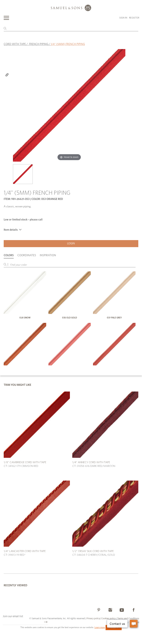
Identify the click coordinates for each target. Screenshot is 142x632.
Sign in (123, 18)
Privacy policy (93, 618)
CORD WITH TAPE (15, 44)
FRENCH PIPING (38, 44)
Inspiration (48, 255)
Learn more (99, 627)
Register (134, 18)
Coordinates (26, 255)
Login (71, 243)
